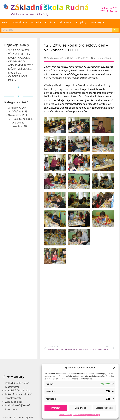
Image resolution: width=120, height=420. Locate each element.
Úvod (5, 22)
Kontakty (95, 22)
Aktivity (64, 22)
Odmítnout (80, 407)
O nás (48, 22)
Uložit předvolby (104, 407)
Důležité (16, 111)
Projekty (81, 22)
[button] (114, 367)
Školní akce (15, 115)
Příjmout (55, 407)
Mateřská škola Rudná (17, 390)
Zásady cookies (65, 415)
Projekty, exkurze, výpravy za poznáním (22, 122)
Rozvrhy (36, 22)
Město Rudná (12, 394)
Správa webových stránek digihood (17, 417)
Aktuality (18, 22)
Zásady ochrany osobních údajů (86, 415)
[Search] (115, 30)
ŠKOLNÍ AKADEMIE (19, 57)
